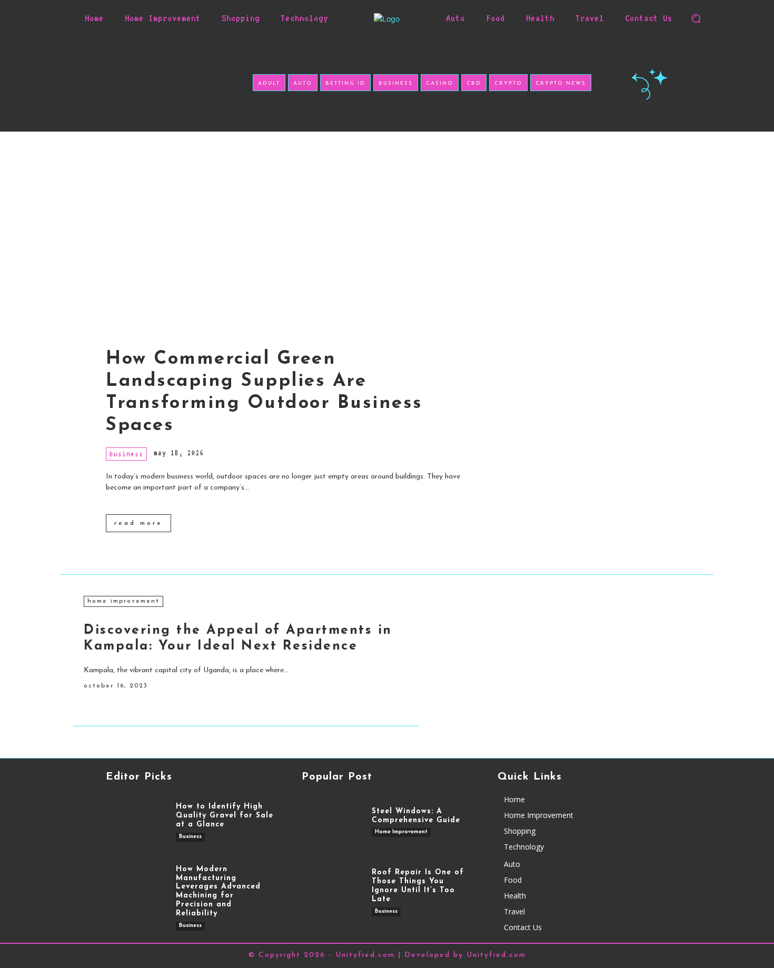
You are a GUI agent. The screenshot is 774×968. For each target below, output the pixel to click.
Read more (138, 523)
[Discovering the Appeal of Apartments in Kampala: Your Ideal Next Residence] (560, 655)
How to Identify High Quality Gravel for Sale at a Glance (224, 816)
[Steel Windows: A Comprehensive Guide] (331, 822)
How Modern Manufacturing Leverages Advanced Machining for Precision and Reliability (218, 891)
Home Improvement (123, 601)
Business (126, 454)
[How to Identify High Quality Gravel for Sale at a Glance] (135, 822)
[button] (696, 18)
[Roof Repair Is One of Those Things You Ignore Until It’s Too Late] (331, 892)
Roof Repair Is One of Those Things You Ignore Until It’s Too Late (418, 886)
